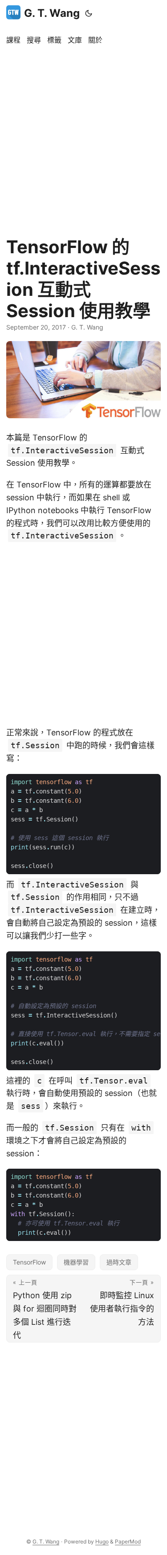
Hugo (102, 1541)
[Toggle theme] (88, 13)
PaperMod (128, 1541)
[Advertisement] (83, 136)
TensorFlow (29, 1262)
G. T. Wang (52, 13)
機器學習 (76, 1262)
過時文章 (118, 1262)
